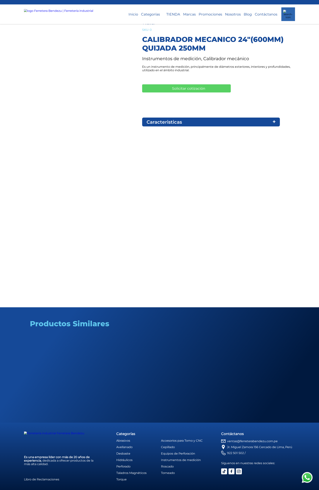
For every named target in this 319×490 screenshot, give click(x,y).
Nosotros (233, 14)
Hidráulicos (124, 460)
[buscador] (288, 14)
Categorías (150, 14)
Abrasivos (123, 440)
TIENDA (173, 14)
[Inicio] (58, 14)
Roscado (167, 466)
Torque (121, 479)
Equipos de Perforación (178, 453)
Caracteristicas (164, 122)
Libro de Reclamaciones (41, 479)
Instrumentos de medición (181, 460)
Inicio (133, 14)
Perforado (123, 466)
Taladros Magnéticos (131, 473)
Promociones (210, 14)
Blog (248, 14)
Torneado (168, 473)
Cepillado (168, 447)
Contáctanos (266, 14)
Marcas (189, 14)
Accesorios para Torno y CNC (182, 440)
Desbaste (123, 453)
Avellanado (124, 447)
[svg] (307, 478)
